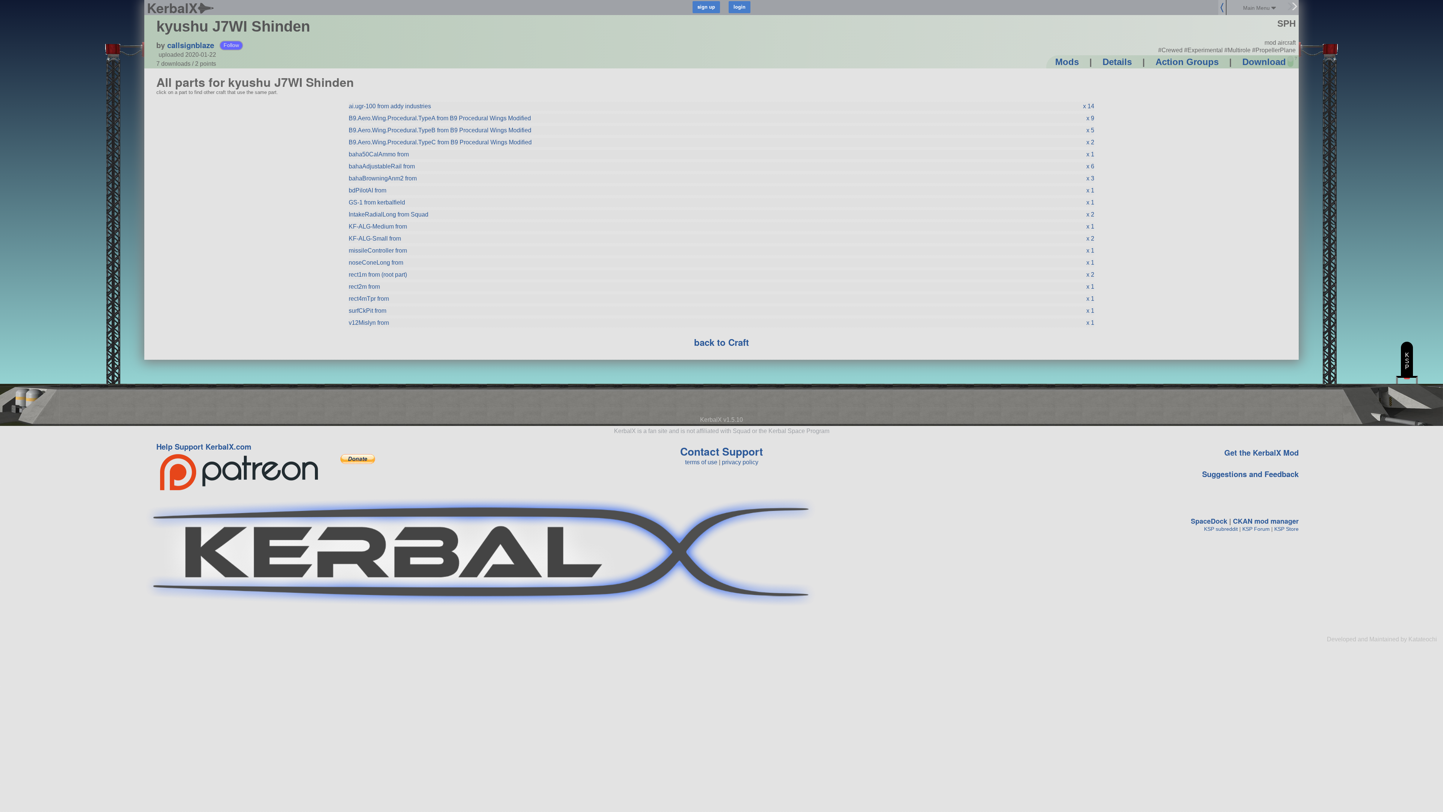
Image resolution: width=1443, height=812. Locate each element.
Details (1117, 62)
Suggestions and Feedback (1250, 473)
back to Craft (721, 342)
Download (1264, 62)
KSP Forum (1256, 529)
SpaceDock (1209, 521)
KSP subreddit (1221, 529)
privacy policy (740, 462)
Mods (1067, 62)
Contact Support (721, 451)
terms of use (701, 462)
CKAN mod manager (1266, 521)
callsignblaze (190, 44)
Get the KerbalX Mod (1261, 452)
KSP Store (1286, 529)
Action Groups (1187, 62)
